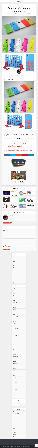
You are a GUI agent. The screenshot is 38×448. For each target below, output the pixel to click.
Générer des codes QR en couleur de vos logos (14, 146)
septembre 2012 (15, 363)
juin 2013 (14, 342)
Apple (10, 150)
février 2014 (14, 326)
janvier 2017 (14, 297)
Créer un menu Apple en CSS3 (11, 145)
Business (11, 192)
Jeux (14, 192)
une (11, 151)
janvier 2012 (14, 380)
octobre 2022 (15, 288)
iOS (14, 6)
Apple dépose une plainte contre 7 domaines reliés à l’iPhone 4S (17, 143)
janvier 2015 (14, 314)
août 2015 (14, 307)
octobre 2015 (15, 304)
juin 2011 (14, 396)
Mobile (17, 6)
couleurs (13, 150)
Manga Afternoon (15, 402)
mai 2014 (14, 323)
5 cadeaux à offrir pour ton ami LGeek (13, 207)
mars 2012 (14, 375)
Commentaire (5, 230)
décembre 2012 (15, 356)
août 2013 (14, 337)
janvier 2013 (14, 354)
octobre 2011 (15, 387)
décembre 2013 (15, 328)
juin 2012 (14, 370)
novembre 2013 (15, 330)
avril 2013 (14, 347)
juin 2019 (14, 290)
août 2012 (14, 365)
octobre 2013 (15, 333)
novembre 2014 (15, 316)
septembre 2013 (15, 335)
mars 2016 (14, 300)
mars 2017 (14, 295)
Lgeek (30, 150)
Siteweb (25, 240)
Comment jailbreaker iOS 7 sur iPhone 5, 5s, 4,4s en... (30, 206)
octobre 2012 (15, 361)
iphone (27, 150)
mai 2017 (14, 293)
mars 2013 (14, 349)
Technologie (21, 6)
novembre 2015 (15, 302)
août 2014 (14, 319)
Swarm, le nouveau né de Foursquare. (13, 199)
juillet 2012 (14, 368)
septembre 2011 (15, 389)
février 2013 (14, 351)
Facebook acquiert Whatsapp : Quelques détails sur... (30, 201)
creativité (17, 150)
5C (5, 150)
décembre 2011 (15, 382)
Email (15, 240)
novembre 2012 (15, 358)
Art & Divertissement (13, 191)
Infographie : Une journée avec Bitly (30, 193)
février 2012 (14, 377)
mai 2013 (14, 344)
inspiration (23, 150)
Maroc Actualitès (15, 405)
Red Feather (17, 13)
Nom (4, 240)
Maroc (17, 192)
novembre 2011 (15, 384)
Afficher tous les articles (7, 222)
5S (7, 150)
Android (11, 198)
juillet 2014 (14, 321)
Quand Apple (7, 151)
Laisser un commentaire (24, 13)
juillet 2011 (14, 394)
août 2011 (14, 391)
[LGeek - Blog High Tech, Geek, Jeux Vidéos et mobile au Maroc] (19, 1)
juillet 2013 (14, 340)
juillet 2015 (14, 309)
